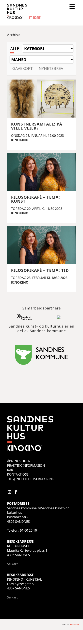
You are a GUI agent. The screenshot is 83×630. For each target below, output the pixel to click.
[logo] (17, 18)
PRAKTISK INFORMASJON (26, 465)
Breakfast (74, 624)
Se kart (12, 564)
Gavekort (22, 68)
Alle (14, 48)
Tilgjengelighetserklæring (30, 479)
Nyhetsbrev (51, 68)
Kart (11, 470)
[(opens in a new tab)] (24, 318)
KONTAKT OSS (18, 474)
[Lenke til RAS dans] (35, 18)
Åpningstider (18, 461)
